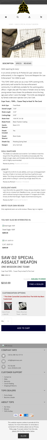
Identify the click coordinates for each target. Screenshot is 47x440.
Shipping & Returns (10, 386)
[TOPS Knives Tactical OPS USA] (23, 7)
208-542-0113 (18, 355)
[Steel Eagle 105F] (23, 226)
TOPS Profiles (8, 411)
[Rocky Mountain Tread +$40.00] (27, 303)
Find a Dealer (8, 395)
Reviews (27, 63)
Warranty (7, 381)
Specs (18, 63)
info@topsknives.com (15, 360)
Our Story (7, 407)
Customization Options (13, 293)
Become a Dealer (9, 397)
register (40, 209)
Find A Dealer (36, 284)
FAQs (5, 379)
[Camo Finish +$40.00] (12, 303)
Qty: (2, 321)
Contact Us (7, 377)
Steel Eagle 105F (8, 229)
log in (34, 209)
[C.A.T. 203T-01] (23, 240)
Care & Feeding (9, 383)
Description (8, 63)
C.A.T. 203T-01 (7, 244)
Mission (6, 409)
